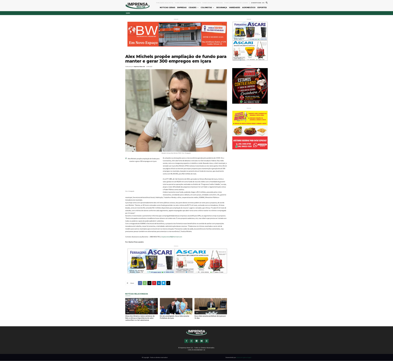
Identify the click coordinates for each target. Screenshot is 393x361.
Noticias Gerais (167, 8)
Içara (128, 13)
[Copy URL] (168, 283)
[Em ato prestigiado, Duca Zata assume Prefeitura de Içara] (176, 306)
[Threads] (207, 341)
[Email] (149, 283)
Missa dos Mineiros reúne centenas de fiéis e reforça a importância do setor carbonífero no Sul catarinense (140, 318)
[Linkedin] (159, 283)
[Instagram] (191, 341)
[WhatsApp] (145, 283)
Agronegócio (248, 8)
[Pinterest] (154, 283)
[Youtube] (202, 341)
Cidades (192, 8)
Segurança (221, 8)
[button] (267, 3)
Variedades (234, 8)
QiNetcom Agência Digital (243, 357)
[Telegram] (163, 283)
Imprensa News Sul (139, 66)
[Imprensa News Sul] (137, 5)
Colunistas (206, 8)
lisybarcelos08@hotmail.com (171, 237)
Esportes (262, 8)
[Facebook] (140, 283)
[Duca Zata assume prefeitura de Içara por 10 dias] (210, 306)
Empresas (182, 8)
